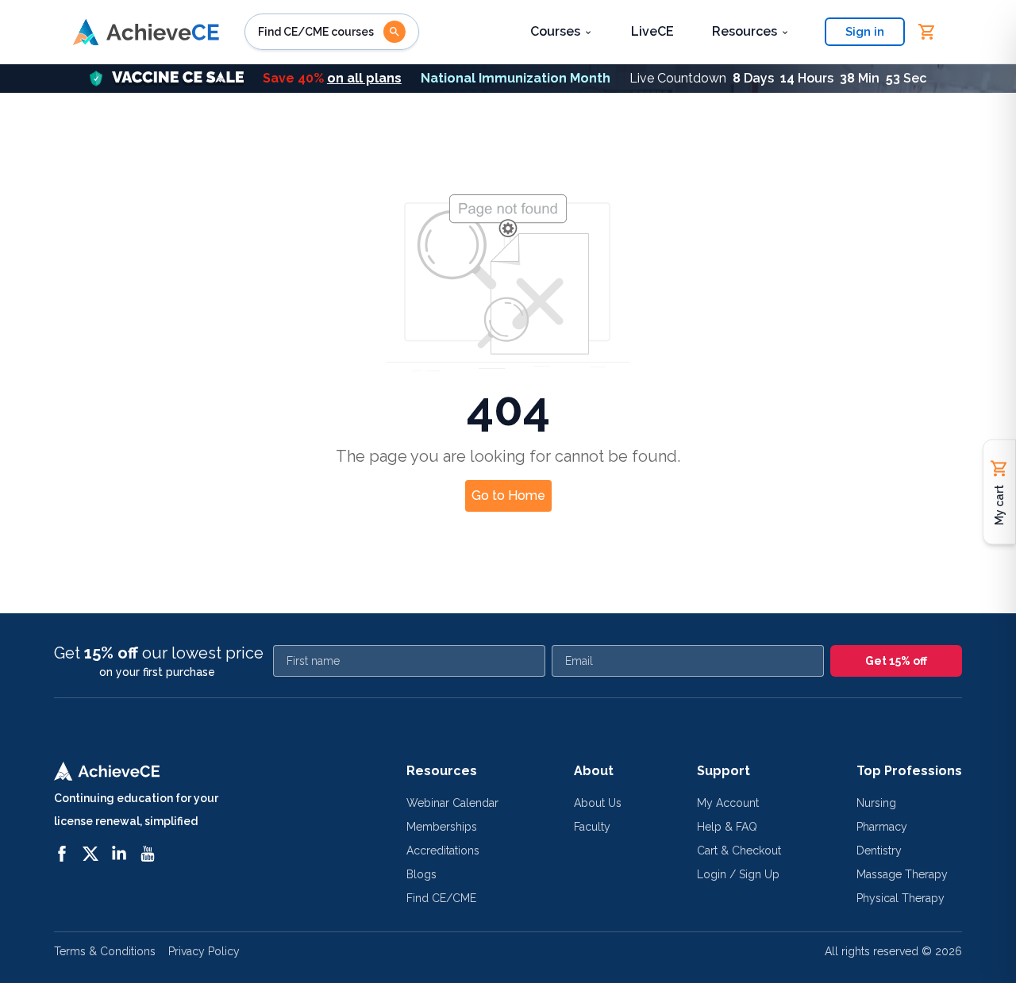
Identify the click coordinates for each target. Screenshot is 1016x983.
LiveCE (652, 31)
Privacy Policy (204, 951)
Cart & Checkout (739, 850)
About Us (598, 803)
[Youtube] (148, 854)
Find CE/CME (441, 898)
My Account (728, 803)
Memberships (441, 826)
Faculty (592, 826)
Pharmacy (881, 826)
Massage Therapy (902, 874)
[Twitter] (90, 854)
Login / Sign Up (738, 874)
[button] (508, 78)
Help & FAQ (727, 826)
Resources (744, 31)
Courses (555, 31)
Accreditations (442, 850)
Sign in (864, 32)
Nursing (876, 803)
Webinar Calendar (452, 803)
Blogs (421, 874)
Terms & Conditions (105, 951)
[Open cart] (927, 32)
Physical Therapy (900, 898)
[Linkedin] (119, 854)
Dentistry (879, 850)
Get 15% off (896, 661)
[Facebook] (62, 854)
